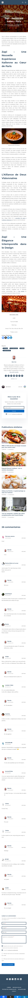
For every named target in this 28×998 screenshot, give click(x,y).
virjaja (7, 656)
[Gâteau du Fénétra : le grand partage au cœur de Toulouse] (14, 482)
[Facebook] (3, 337)
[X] (5, 337)
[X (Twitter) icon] (14, 376)
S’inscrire (14, 411)
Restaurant (7, 350)
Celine (7, 830)
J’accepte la (15, 414)
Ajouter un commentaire (8, 937)
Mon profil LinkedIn (14, 372)
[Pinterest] (18, 979)
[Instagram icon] (17, 376)
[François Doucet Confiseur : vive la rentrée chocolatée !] (14, 459)
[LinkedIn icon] (9, 376)
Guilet (7, 888)
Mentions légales (17, 987)
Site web (4, 932)
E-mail (4, 928)
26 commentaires (19, 12)
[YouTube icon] (22, 376)
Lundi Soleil (14, 348)
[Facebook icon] (6, 376)
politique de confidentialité (17, 414)
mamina (7, 714)
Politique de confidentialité (9, 989)
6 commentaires (11, 449)
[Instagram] (12, 979)
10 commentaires (11, 517)
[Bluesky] (8, 337)
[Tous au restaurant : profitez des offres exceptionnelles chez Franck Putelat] (14, 504)
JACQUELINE (8, 742)
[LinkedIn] (15, 979)
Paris (22, 348)
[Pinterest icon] (19, 376)
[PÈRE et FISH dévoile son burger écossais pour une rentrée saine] (14, 437)
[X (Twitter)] (10, 979)
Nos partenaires (22, 989)
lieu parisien (21, 291)
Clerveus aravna (9, 536)
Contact (14, 991)
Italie (5, 348)
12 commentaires (11, 494)
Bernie (9, 549)
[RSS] (21, 979)
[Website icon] (11, 376)
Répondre (24, 538)
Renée (7, 624)
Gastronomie (10, 12)
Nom (4, 923)
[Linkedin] (11, 337)
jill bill (7, 859)
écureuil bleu (9, 771)
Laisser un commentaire (8, 964)
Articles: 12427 (14, 378)
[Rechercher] (22, 2)
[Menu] (25, 2)
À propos (9, 987)
